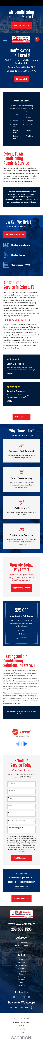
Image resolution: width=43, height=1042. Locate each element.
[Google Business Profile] (29, 997)
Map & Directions (21, 948)
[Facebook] (19, 997)
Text (23, 630)
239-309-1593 (21, 929)
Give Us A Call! (19, 25)
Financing (21, 977)
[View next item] (25, 743)
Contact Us (21, 985)
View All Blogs (19, 898)
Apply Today (18, 588)
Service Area (21, 971)
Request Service (13, 234)
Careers (21, 974)
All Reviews (19, 417)
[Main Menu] (5, 39)
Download (23, 638)
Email (23, 634)
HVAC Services (21, 965)
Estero (15, 121)
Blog (21, 983)
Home (21, 960)
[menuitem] (21, 1026)
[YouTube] (14, 997)
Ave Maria (16, 115)
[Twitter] (24, 997)
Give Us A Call (21, 79)
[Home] (20, 39)
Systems (21, 968)
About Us (21, 963)
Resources (21, 980)
